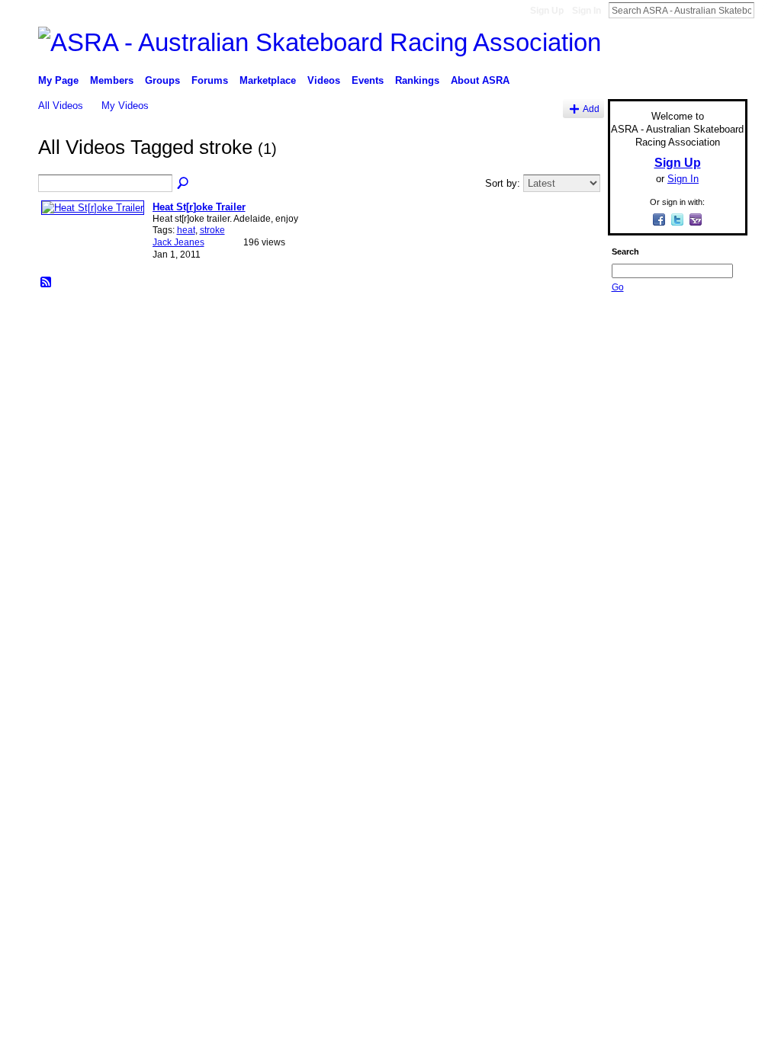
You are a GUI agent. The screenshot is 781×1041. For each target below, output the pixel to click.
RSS (46, 283)
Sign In (586, 10)
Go (618, 287)
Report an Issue (634, 425)
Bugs (130, 425)
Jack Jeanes (178, 242)
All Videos (60, 105)
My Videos (125, 105)
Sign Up (547, 10)
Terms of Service (713, 425)
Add (591, 109)
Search (766, 10)
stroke (212, 230)
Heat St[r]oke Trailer (199, 207)
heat (186, 230)
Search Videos (184, 184)
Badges (574, 425)
